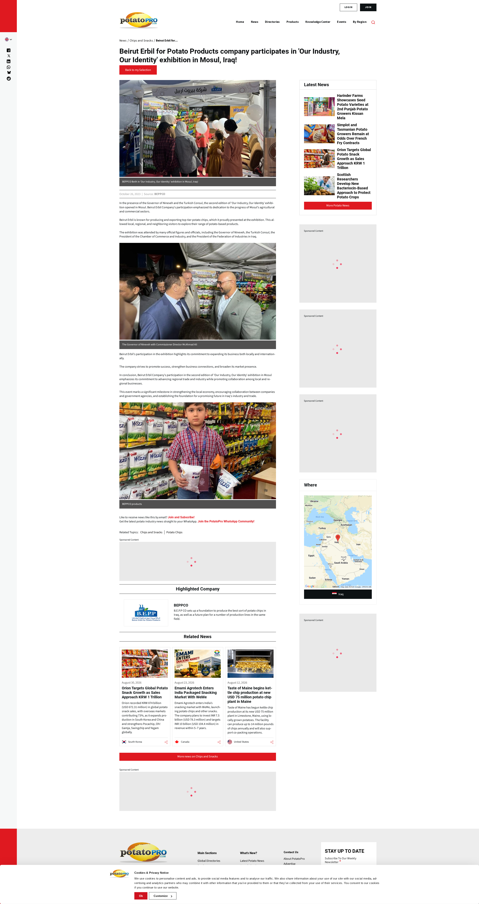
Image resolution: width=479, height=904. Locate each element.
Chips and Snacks (151, 532)
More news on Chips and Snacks (197, 756)
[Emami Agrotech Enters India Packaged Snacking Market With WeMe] (197, 696)
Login (348, 7)
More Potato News (337, 205)
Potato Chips (174, 532)
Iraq (341, 594)
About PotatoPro (294, 859)
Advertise (289, 864)
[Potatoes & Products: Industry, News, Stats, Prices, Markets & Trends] (138, 22)
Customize (161, 895)
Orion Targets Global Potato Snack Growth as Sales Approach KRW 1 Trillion (354, 159)
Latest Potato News (252, 861)
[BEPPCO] (197, 612)
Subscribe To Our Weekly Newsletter (340, 860)
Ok (141, 895)
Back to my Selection (138, 70)
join (368, 7)
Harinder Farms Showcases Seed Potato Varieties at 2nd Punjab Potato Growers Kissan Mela (352, 106)
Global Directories (209, 861)
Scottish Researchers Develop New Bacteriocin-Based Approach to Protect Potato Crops (353, 185)
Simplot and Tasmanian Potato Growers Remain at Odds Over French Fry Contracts (353, 134)
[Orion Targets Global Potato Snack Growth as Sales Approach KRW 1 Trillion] (145, 696)
